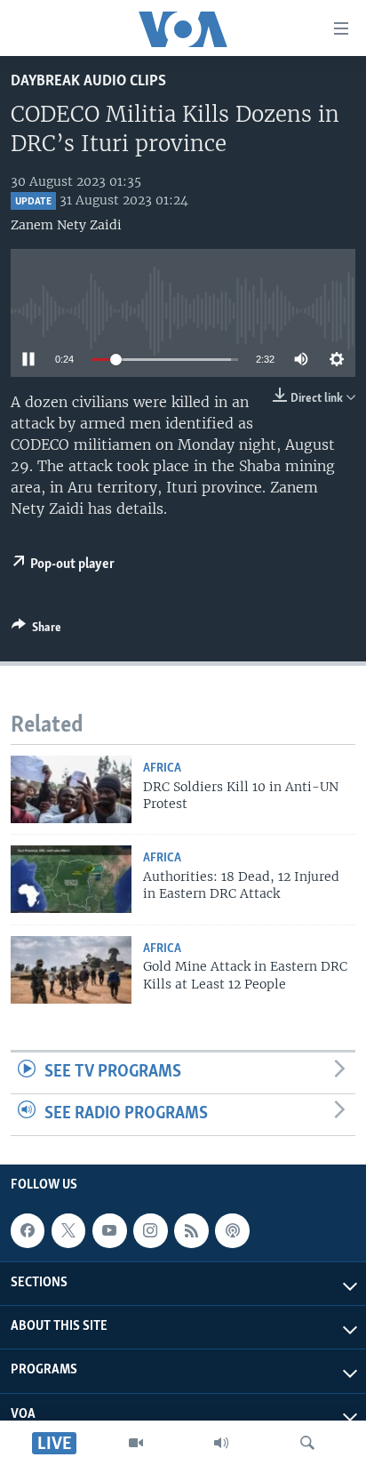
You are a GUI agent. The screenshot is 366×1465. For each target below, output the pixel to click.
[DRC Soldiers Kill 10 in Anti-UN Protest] (71, 789)
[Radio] (221, 1443)
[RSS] (191, 1230)
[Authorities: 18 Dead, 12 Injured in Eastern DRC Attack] (71, 879)
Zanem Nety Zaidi (66, 225)
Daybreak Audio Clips (88, 81)
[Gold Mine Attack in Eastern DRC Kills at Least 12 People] (71, 970)
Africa (162, 768)
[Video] (136, 1443)
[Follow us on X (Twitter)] (68, 1230)
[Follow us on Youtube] (109, 1230)
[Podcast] (232, 1230)
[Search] (307, 1443)
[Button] (36, 630)
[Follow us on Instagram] (150, 1230)
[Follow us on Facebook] (27, 1230)
